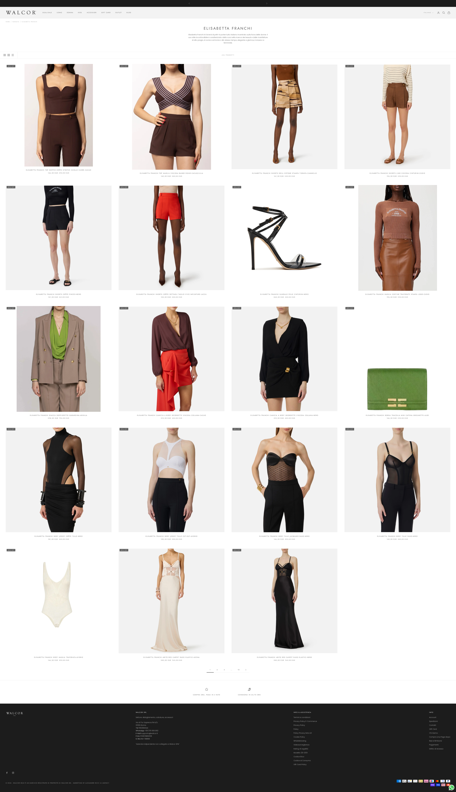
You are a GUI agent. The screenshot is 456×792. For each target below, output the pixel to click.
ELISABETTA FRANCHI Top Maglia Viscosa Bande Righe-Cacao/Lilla (171, 173)
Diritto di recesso (436, 749)
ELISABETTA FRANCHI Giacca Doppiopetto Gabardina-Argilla (58, 415)
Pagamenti (434, 745)
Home (8, 22)
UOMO (59, 13)
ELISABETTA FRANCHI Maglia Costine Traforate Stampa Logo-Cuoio (397, 294)
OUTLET (118, 13)
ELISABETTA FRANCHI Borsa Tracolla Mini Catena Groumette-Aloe (397, 415)
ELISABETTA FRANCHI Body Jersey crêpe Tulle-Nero (59, 536)
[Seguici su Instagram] (13, 773)
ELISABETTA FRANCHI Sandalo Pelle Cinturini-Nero (284, 294)
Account (432, 717)
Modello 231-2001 (301, 753)
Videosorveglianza (301, 745)
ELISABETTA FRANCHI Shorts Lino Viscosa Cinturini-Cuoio (397, 173)
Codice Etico (299, 756)
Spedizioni (433, 721)
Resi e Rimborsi (435, 741)
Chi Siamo (433, 733)
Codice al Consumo (302, 760)
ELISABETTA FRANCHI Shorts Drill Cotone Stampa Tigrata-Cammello (284, 173)
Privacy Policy (299, 725)
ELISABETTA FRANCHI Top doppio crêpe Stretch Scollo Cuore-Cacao (58, 170)
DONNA (70, 13)
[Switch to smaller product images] (9, 55)
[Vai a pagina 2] (245, 669)
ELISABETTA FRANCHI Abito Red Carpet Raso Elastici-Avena (171, 657)
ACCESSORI (92, 13)
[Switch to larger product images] (5, 55)
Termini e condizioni (302, 717)
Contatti (432, 725)
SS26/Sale (47, 13)
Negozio (15, 22)
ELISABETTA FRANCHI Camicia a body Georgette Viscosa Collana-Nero (284, 415)
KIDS (80, 13)
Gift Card (433, 729)
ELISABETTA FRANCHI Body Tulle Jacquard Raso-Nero (284, 536)
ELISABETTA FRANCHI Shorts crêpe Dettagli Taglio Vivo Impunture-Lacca (171, 294)
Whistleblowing (300, 741)
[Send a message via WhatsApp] (451, 787)
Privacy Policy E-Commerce (305, 721)
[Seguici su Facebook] (7, 773)
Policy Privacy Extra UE (303, 733)
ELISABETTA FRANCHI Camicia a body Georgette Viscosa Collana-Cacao (171, 415)
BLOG (129, 13)
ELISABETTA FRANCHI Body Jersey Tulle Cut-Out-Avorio (171, 536)
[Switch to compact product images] (13, 55)
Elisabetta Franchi (29, 22)
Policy (296, 729)
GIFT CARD (106, 13)
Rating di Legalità (301, 749)
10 (239, 670)
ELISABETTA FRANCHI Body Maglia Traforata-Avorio (58, 657)
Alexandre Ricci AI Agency (97, 783)
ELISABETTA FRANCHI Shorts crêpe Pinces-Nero (58, 294)
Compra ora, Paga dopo (439, 737)
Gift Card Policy (300, 764)
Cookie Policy (299, 737)
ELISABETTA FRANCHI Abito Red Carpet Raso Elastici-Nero (284, 657)
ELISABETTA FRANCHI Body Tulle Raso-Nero (397, 536)
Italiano (427, 13)
